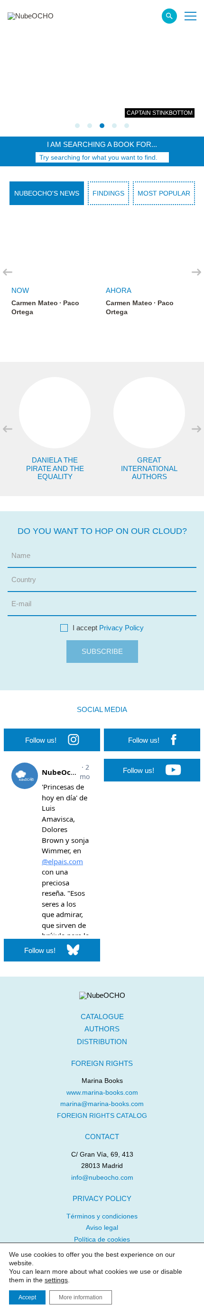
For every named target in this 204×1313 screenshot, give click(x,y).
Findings (108, 193)
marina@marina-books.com (102, 1103)
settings (56, 1280)
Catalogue (102, 1017)
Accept (27, 1297)
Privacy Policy (121, 628)
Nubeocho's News (46, 193)
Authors (102, 1029)
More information (80, 1297)
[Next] (196, 272)
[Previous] (7, 272)
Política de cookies (102, 1239)
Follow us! (40, 740)
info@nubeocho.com (102, 1177)
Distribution (102, 1042)
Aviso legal (102, 1227)
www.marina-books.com (102, 1092)
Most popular (164, 193)
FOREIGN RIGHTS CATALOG (102, 1115)
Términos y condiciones (102, 1216)
